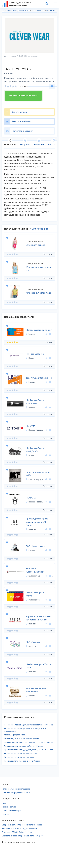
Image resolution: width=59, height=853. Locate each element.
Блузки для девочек (36, 245)
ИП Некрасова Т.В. (35, 354)
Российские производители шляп (19, 757)
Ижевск (31, 407)
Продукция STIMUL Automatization (17, 832)
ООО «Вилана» (33, 642)
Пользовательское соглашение (16, 789)
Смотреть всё (40, 228)
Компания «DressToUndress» (35, 570)
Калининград (34, 576)
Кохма (31, 358)
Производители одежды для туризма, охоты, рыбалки (28, 750)
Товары (5, 803)
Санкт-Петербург (35, 479)
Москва (31, 382)
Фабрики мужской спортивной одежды (21, 738)
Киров (38, 11)
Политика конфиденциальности (16, 793)
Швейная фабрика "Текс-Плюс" (38, 666)
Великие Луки (34, 600)
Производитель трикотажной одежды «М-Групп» (37, 521)
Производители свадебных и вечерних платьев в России (29, 742)
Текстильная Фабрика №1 (39, 378)
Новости (5, 814)
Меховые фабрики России (15, 735)
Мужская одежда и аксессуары (47, 11)
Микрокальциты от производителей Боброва (22, 825)
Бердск (31, 334)
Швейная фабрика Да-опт (39, 330)
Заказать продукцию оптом (23, 95)
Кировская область (33, 11)
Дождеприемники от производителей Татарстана (24, 836)
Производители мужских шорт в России (22, 761)
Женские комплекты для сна (38, 269)
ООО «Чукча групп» (35, 546)
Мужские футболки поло (38, 293)
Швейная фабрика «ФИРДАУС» (35, 450)
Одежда (44, 11)
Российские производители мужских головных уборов (28, 725)
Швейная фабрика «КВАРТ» (35, 594)
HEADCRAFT (32, 497)
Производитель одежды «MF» (38, 474)
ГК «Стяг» (31, 426)
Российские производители (18, 11)
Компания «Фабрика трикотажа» (36, 690)
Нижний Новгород (36, 430)
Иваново (32, 529)
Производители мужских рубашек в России (23, 746)
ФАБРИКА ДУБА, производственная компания (22, 828)
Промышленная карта (11, 810)
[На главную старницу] (3, 11)
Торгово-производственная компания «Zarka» (38, 618)
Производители (9, 807)
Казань (31, 550)
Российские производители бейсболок (21, 753)
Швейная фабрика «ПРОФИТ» (35, 402)
